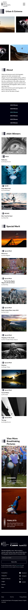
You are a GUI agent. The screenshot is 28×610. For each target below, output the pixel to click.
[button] (24, 4)
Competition (4, 572)
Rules (2, 597)
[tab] (14, 105)
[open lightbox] (14, 145)
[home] (5, 4)
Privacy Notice (23, 597)
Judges (3, 581)
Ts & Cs (12, 597)
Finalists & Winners (5, 578)
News (2, 587)
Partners (3, 584)
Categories (4, 575)
